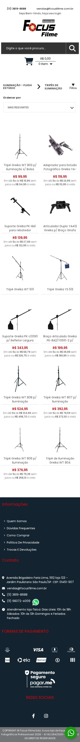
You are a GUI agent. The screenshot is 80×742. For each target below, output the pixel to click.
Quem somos (15, 521)
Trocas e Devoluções (20, 550)
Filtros (73, 88)
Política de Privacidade (21, 542)
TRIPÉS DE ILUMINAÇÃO (53, 86)
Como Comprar (17, 535)
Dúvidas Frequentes (19, 528)
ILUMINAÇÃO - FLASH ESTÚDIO (17, 87)
